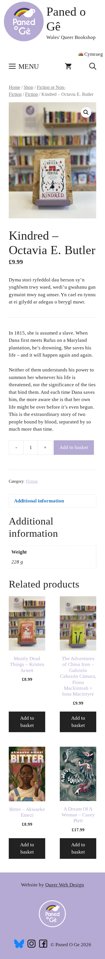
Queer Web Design (64, 885)
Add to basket (74, 447)
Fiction (31, 94)
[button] (92, 66)
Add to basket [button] (27, 721)
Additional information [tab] (39, 501)
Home (14, 87)
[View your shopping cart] (68, 66)
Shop (28, 87)
